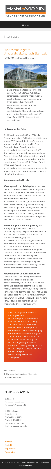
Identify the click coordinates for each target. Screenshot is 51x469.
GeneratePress (25, 465)
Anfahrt (8, 441)
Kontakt (8, 445)
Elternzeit (32, 374)
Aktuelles (10, 370)
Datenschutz (10, 452)
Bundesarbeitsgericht (16, 374)
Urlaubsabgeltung (12, 377)
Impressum (10, 448)
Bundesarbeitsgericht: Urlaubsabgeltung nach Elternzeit (25, 51)
